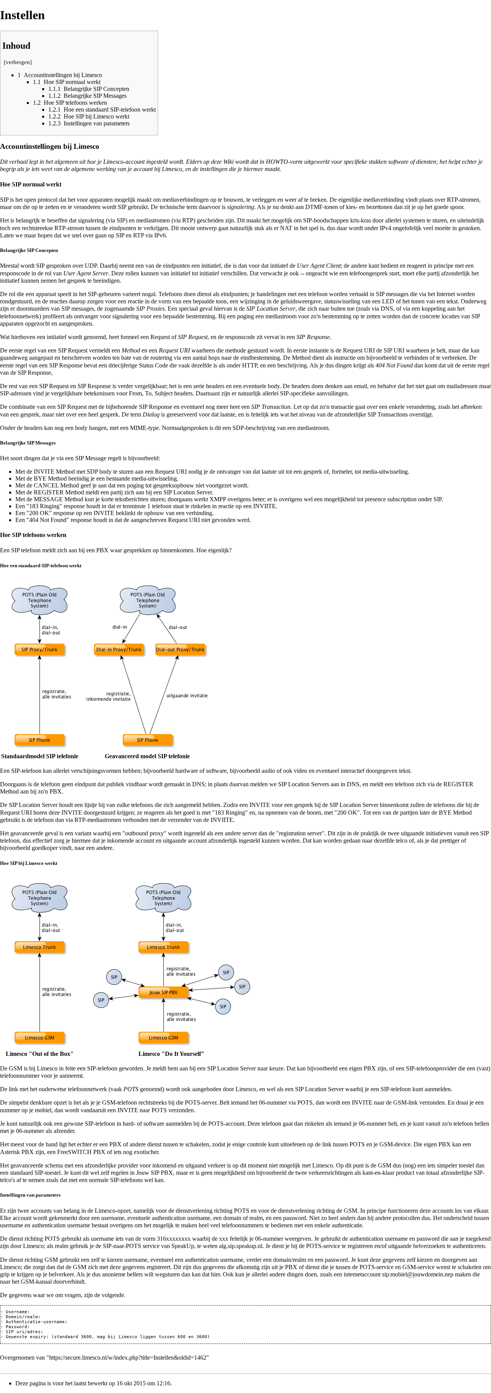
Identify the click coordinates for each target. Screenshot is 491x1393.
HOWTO (277, 161)
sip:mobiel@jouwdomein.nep (417, 1274)
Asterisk (10, 1152)
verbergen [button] (18, 62)
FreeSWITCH (74, 1152)
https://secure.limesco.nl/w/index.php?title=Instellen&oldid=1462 (127, 1357)
